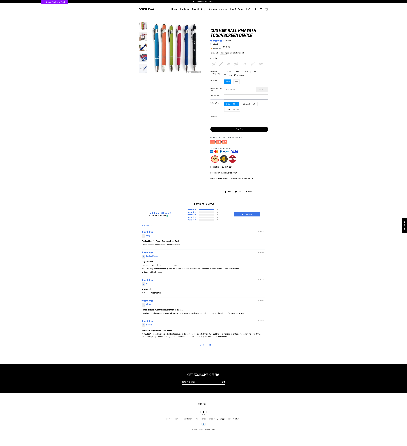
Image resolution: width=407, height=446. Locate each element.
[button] (230, 16)
